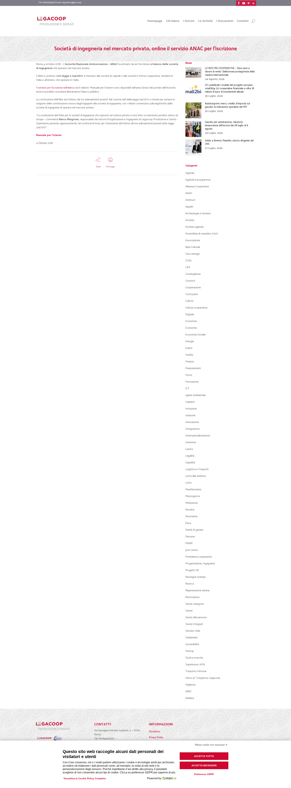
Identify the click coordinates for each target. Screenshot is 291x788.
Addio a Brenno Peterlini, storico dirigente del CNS (229, 142)
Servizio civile (192, 631)
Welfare (189, 698)
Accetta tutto (204, 756)
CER (187, 267)
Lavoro (189, 449)
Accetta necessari (204, 765)
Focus (188, 375)
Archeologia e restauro (198, 213)
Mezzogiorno (192, 496)
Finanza (189, 361)
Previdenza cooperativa (198, 557)
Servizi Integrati (194, 624)
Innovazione (192, 422)
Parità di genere (194, 530)
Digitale (189, 314)
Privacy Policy (156, 737)
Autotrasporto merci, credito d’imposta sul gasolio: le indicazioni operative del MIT (227, 105)
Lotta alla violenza (195, 476)
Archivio (189, 220)
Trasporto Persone (195, 671)
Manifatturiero (193, 489)
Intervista (190, 442)
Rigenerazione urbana (197, 590)
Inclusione (191, 408)
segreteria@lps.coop (71, 3)
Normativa (191, 516)
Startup (189, 651)
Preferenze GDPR (204, 774)
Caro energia (192, 254)
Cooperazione (193, 287)
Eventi (188, 348)
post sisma (191, 550)
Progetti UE (192, 570)
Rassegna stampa (195, 577)
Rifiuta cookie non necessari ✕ (211, 744)
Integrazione (192, 429)
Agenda (189, 173)
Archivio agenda (194, 227)
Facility (189, 355)
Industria (190, 415)
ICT (187, 388)
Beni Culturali (192, 247)
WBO (188, 691)
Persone (190, 536)
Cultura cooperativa (196, 307)
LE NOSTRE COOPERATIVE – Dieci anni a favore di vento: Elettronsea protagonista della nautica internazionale (230, 71)
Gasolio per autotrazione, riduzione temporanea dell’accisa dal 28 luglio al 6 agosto (226, 125)
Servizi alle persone (195, 617)
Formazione (192, 382)
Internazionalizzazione (197, 435)
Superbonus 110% (195, 664)
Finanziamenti (193, 368)
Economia (191, 321)
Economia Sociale (195, 334)
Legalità (189, 456)
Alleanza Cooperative (197, 186)
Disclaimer (154, 731)
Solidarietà (191, 637)
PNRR (188, 543)
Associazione (192, 240)
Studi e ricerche (194, 658)
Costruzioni (191, 294)
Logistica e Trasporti (196, 469)
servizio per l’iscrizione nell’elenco (56, 87)
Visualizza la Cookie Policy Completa (84, 778)
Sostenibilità (192, 644)
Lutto (188, 483)
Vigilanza (190, 684)
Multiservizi (191, 503)
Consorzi (190, 281)
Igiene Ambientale (195, 395)
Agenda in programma (198, 180)
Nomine (189, 509)
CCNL (188, 260)
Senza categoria (194, 604)
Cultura (189, 301)
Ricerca (189, 583)
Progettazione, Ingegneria (200, 563)
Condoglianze (193, 274)
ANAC (188, 193)
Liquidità (190, 462)
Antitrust (190, 200)
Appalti (189, 206)
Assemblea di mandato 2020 (201, 233)
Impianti (190, 402)
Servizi (188, 610)
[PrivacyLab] (168, 778)
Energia (189, 341)
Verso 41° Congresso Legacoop (202, 678)
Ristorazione (192, 597)
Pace (188, 523)
